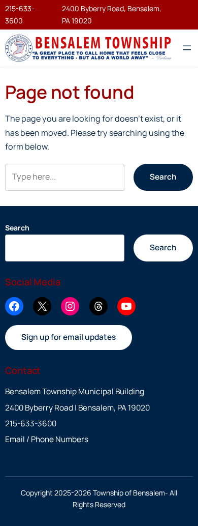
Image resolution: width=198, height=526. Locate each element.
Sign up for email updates (68, 337)
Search (163, 176)
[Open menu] (187, 48)
